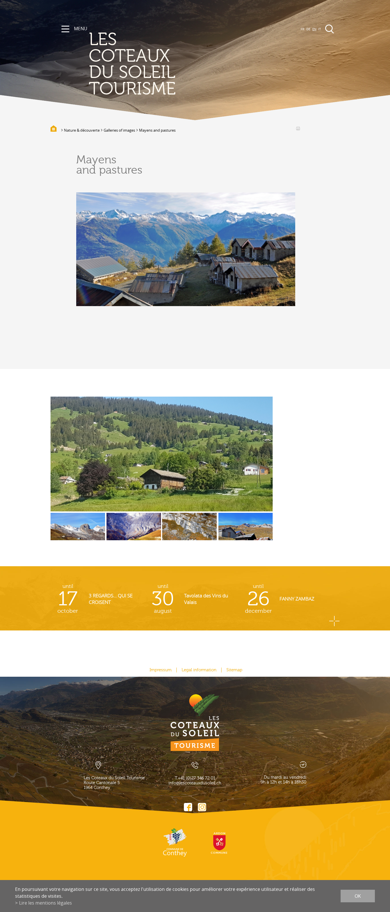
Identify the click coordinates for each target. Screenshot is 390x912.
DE (308, 29)
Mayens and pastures (157, 130)
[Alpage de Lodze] (133, 531)
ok (358, 896)
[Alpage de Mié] (189, 531)
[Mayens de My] (162, 454)
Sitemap (234, 670)
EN (314, 29)
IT (319, 29)
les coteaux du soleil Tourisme (132, 64)
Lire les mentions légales (45, 903)
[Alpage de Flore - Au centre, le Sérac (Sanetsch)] (78, 531)
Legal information (199, 670)
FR (302, 29)
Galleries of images (119, 130)
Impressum (161, 670)
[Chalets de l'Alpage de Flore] (245, 531)
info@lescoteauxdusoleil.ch (194, 783)
